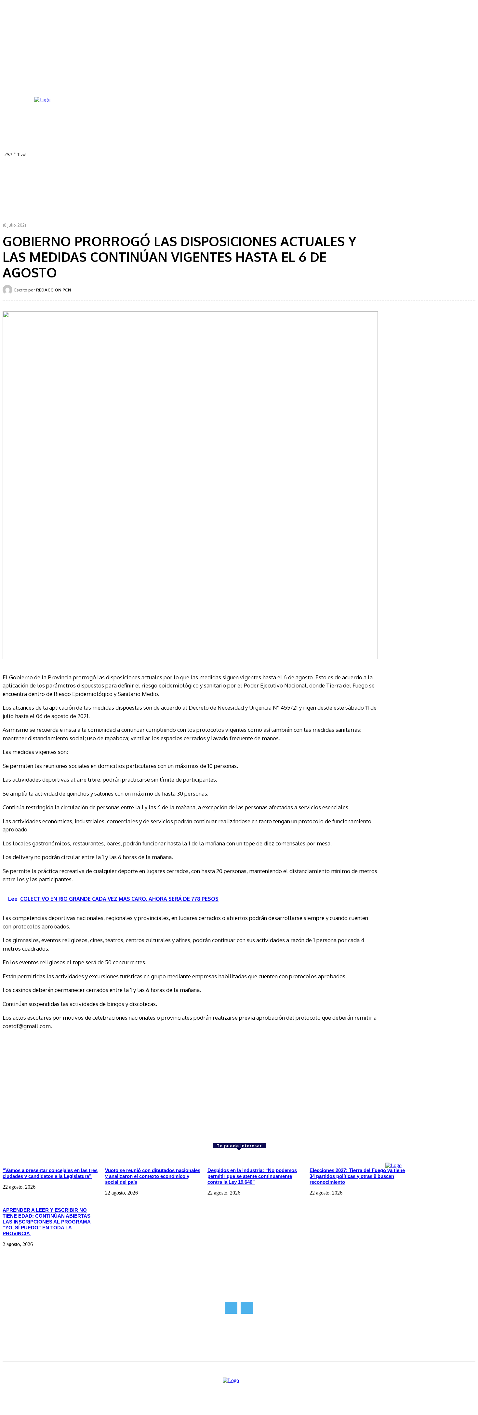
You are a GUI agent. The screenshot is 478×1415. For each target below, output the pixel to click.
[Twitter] (193, 154)
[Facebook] (175, 154)
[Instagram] (184, 154)
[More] (228, 289)
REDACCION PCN (53, 289)
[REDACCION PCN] (8, 290)
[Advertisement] (51, 1098)
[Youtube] (202, 154)
